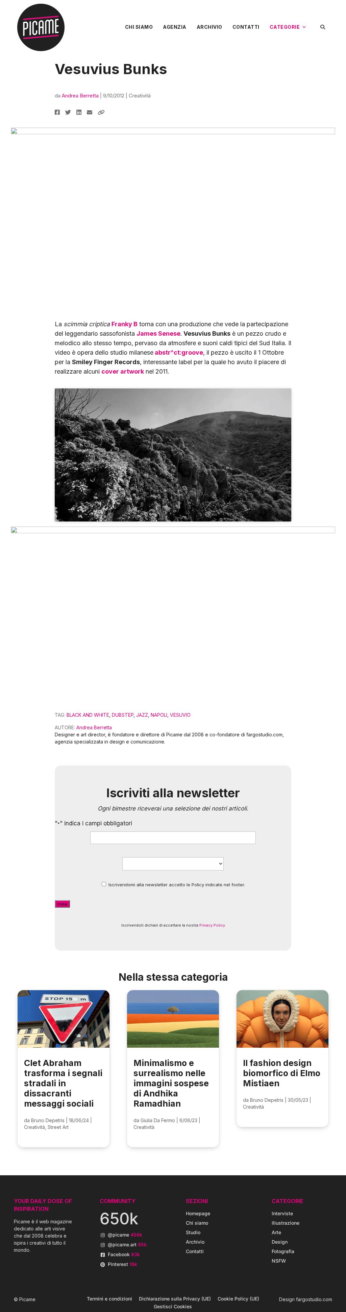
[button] (323, 27)
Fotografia (283, 1251)
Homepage (198, 1213)
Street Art (58, 1127)
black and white (88, 715)
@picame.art (127, 1244)
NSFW (279, 1261)
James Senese (158, 333)
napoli (159, 715)
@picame (125, 1235)
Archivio (209, 27)
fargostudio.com (314, 1299)
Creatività (140, 95)
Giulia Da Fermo (158, 1120)
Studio (193, 1232)
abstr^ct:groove (178, 352)
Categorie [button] (285, 27)
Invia (62, 904)
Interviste (282, 1213)
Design (280, 1242)
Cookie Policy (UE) (238, 1299)
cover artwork (122, 371)
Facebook (124, 1254)
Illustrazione (285, 1223)
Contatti (246, 27)
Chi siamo (139, 27)
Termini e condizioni (109, 1299)
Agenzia (175, 27)
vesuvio (180, 715)
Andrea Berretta (80, 95)
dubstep (122, 715)
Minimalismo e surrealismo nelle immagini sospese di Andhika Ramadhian (171, 1083)
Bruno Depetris (48, 1120)
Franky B (125, 324)
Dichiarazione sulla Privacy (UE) (175, 1299)
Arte (276, 1232)
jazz (142, 715)
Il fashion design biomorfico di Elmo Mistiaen (281, 1073)
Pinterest (122, 1264)
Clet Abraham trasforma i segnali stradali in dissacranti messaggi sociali (63, 1083)
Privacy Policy (212, 925)
